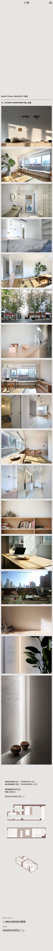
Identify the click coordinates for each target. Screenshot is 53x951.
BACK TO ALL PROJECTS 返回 (14, 96)
